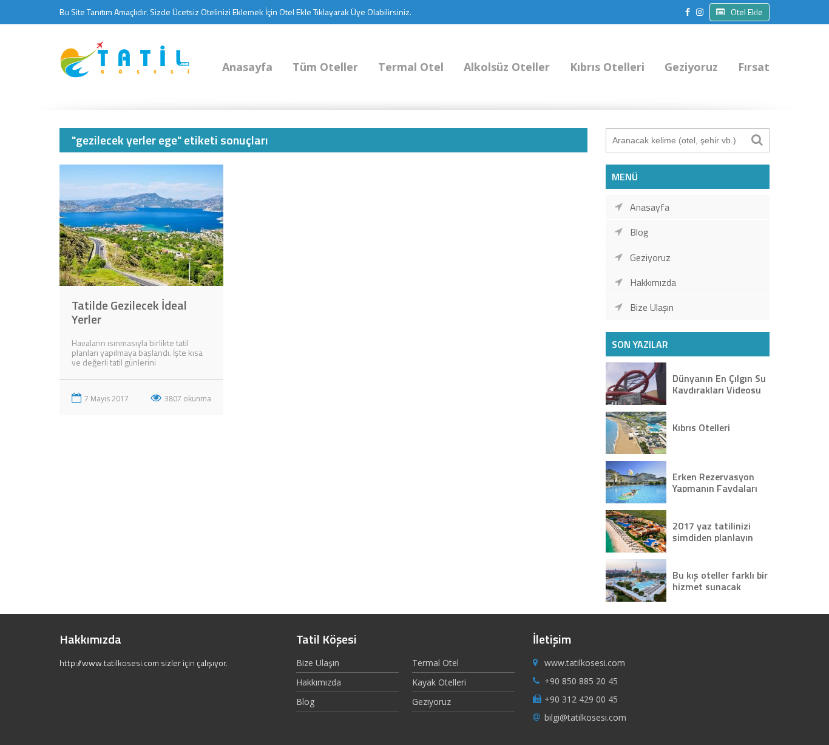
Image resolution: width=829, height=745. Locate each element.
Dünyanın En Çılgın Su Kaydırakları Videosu (719, 383)
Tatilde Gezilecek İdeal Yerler (129, 312)
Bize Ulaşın (652, 307)
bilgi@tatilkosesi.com (585, 717)
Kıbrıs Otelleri (607, 67)
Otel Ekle (747, 11)
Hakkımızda (653, 282)
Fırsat (754, 67)
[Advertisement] (323, 512)
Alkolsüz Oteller (507, 67)
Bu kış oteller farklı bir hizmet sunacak (720, 580)
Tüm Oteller (325, 67)
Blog (639, 232)
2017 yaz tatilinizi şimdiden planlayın (712, 531)
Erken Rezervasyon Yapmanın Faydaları (714, 481)
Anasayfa (247, 67)
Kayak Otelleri (439, 682)
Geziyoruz (691, 67)
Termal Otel (411, 67)
